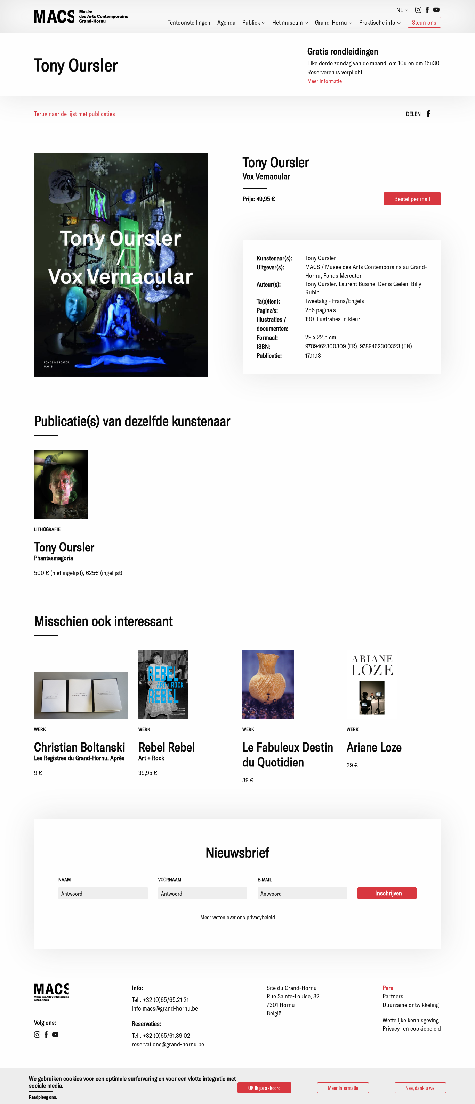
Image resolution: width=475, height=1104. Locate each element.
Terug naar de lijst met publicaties (74, 113)
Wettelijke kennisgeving (411, 1020)
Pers (388, 987)
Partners (393, 996)
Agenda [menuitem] (226, 22)
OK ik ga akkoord (264, 1087)
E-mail (265, 879)
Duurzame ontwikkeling (411, 1004)
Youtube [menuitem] (436, 9)
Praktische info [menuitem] (377, 22)
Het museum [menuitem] (287, 22)
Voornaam (169, 879)
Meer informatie (324, 80)
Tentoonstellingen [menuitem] (189, 22)
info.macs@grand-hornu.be (165, 1008)
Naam (64, 879)
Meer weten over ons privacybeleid (237, 917)
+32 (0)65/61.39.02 (166, 1035)
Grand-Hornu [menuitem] (331, 22)
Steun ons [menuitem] (424, 22)
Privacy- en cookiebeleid (412, 1028)
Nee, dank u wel (420, 1087)
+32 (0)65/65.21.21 (166, 999)
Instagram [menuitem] (418, 9)
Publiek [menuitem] (251, 22)
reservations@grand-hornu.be (168, 1044)
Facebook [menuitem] (427, 9)
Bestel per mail (412, 198)
